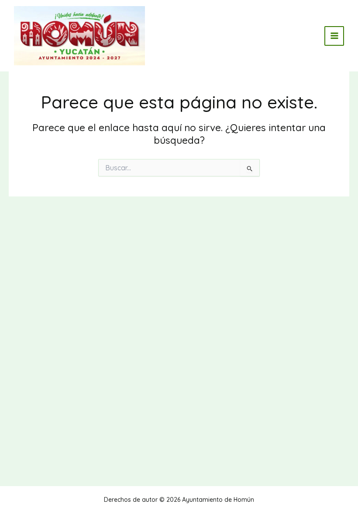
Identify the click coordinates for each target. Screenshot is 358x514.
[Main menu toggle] (334, 36)
